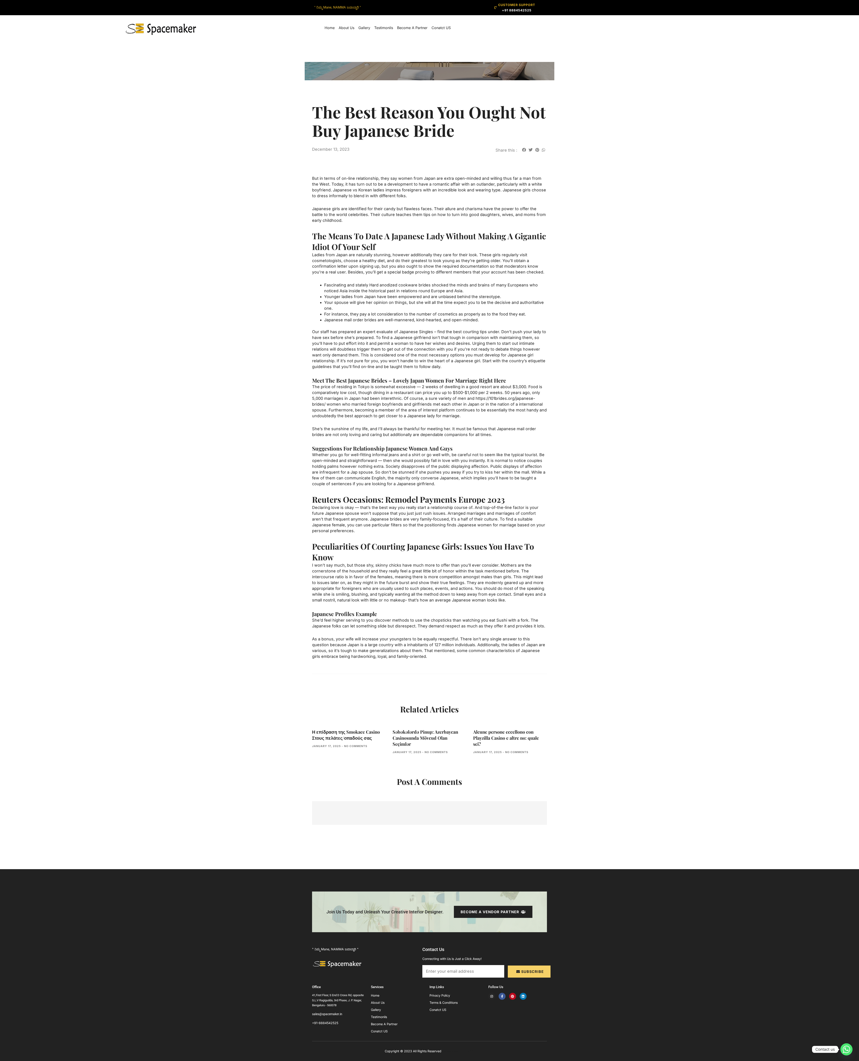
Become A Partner (412, 27)
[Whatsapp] (846, 1049)
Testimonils (383, 27)
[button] (524, 149)
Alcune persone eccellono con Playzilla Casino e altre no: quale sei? (506, 738)
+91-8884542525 (325, 1023)
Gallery (364, 27)
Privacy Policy (440, 995)
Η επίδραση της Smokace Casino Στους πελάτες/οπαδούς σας (346, 735)
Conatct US (441, 27)
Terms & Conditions (444, 1002)
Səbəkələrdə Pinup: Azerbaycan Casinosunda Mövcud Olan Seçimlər (425, 738)
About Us (346, 27)
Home (330, 27)
